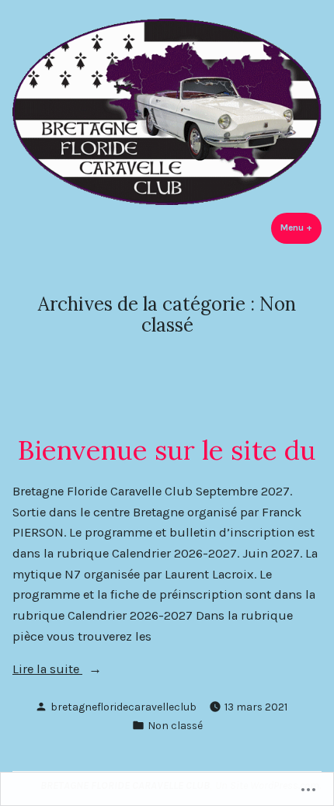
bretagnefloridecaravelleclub (123, 706)
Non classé (175, 725)
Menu (301, 227)
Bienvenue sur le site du (167, 450)
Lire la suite (47, 670)
